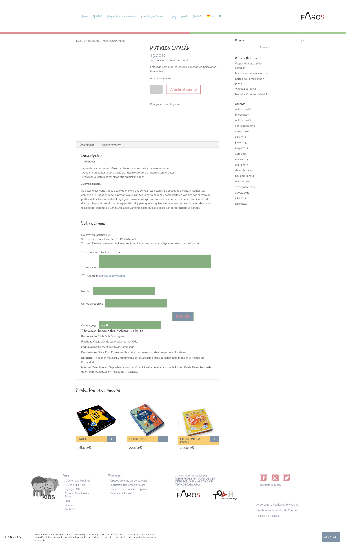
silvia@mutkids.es (270, 484)
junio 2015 (241, 142)
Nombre (87, 291)
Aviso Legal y (277, 504)
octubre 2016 (242, 120)
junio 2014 (241, 203)
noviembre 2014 (244, 175)
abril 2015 (241, 153)
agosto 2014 (242, 192)
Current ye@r (89, 325)
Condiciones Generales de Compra (277, 510)
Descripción (86, 144)
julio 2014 (240, 198)
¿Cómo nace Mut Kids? (78, 480)
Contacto (197, 17)
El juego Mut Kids (75, 485)
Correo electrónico (93, 303)
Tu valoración (90, 267)
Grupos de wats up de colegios (128, 480)
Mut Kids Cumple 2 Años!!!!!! (251, 94)
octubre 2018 (242, 109)
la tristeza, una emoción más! (252, 73)
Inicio (85, 17)
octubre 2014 (242, 181)
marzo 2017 (242, 114)
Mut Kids (98, 17)
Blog (174, 17)
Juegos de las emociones (120, 17)
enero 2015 (241, 164)
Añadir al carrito (183, 89)
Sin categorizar (92, 41)
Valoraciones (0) (111, 144)
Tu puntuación (90, 252)
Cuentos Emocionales (152, 17)
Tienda (184, 17)
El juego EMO (72, 489)
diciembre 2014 (244, 170)
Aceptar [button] (330, 537)
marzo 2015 (242, 159)
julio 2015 (240, 137)
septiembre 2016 (245, 125)
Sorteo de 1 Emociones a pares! (129, 489)
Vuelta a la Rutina (245, 88)
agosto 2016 (242, 131)
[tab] (87, 145)
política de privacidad (112, 275)
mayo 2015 (241, 148)
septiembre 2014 (245, 187)
